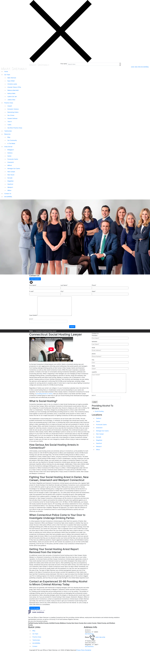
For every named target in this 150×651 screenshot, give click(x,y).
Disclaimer (88, 650)
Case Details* (33, 315)
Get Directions (89, 634)
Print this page (34, 608)
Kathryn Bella (11, 93)
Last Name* (64, 285)
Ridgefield (10, 181)
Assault (10, 106)
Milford (10, 165)
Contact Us (7, 193)
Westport (10, 187)
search (120, 64)
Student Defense (12, 118)
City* (62, 291)
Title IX (10, 121)
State (93, 366)
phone (93, 353)
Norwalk (10, 178)
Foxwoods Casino (13, 159)
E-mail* (31, 291)
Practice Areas (8, 103)
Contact (34, 646)
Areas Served (8, 146)
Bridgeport (11, 150)
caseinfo (94, 372)
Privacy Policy (80, 650)
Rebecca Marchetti (13, 90)
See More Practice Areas (15, 128)
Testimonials (8, 131)
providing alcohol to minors (44, 393)
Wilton (9, 190)
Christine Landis (12, 84)
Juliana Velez (11, 99)
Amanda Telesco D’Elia (14, 87)
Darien (9, 156)
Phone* (94, 285)
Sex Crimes (11, 115)
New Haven (11, 175)
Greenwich (11, 162)
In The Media (11, 143)
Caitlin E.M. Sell (12, 96)
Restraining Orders (13, 112)
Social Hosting (99, 411)
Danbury (10, 153)
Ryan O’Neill (11, 81)
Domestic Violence (13, 109)
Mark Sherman (12, 78)
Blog (9, 137)
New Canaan (11, 171)
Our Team (7, 74)
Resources (7, 134)
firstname (94, 335)
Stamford (10, 184)
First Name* (32, 285)
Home (6, 71)
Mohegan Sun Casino (14, 168)
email (93, 347)
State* (94, 291)
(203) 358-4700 (136, 67)
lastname (94, 341)
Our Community (12, 140)
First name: (64, 63)
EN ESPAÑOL (145, 67)
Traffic (9, 124)
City (93, 360)
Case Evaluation (35, 279)
